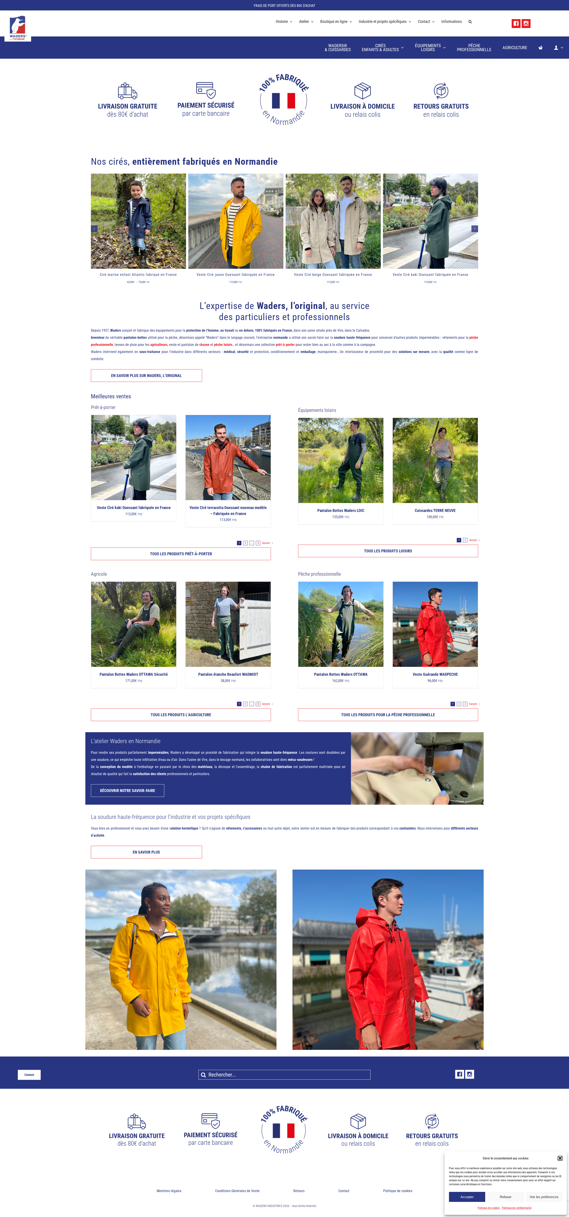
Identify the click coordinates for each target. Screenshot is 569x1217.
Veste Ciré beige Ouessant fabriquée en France (236, 275)
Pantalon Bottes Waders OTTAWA (341, 674)
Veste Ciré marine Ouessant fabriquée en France (430, 275)
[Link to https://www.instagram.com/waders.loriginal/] (526, 23)
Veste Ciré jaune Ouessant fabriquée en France (138, 275)
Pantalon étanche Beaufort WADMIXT (228, 674)
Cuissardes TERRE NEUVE (435, 510)
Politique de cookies (489, 1207)
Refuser (505, 1197)
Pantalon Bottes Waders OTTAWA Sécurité (134, 674)
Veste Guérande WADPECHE (435, 674)
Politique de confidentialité (516, 1207)
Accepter (467, 1197)
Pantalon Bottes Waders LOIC (340, 510)
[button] (560, 1158)
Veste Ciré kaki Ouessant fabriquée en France (333, 275)
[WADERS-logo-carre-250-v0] (17, 16)
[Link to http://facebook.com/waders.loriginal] (516, 23)
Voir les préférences (544, 1197)
